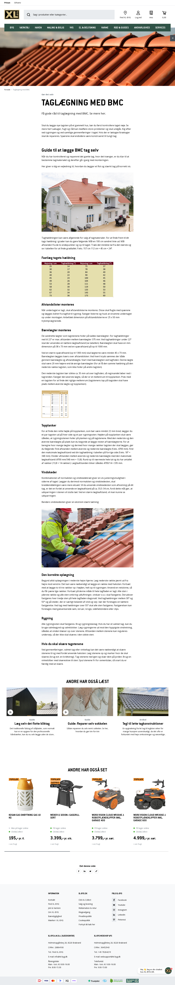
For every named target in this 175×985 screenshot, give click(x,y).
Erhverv (17, 2)
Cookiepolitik (84, 920)
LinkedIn (121, 914)
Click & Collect (85, 900)
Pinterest (122, 919)
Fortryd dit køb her (87, 924)
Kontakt (51, 900)
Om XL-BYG (53, 912)
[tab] (12, 27)
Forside (7, 90)
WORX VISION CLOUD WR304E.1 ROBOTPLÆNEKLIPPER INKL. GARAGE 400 (108, 818)
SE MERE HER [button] (32, 743)
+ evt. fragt (13, 844)
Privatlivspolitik (85, 916)
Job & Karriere (54, 908)
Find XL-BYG (53, 904)
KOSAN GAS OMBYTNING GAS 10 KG (25, 816)
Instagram (122, 910)
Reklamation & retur (88, 908)
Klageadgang (84, 912)
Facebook (122, 900)
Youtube (121, 905)
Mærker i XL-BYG (55, 920)
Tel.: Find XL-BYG (55, 952)
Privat (7, 2)
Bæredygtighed (55, 916)
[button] (4, 813)
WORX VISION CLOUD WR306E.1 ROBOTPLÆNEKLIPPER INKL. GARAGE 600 (149, 818)
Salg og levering (86, 904)
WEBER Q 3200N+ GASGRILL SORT (64, 816)
